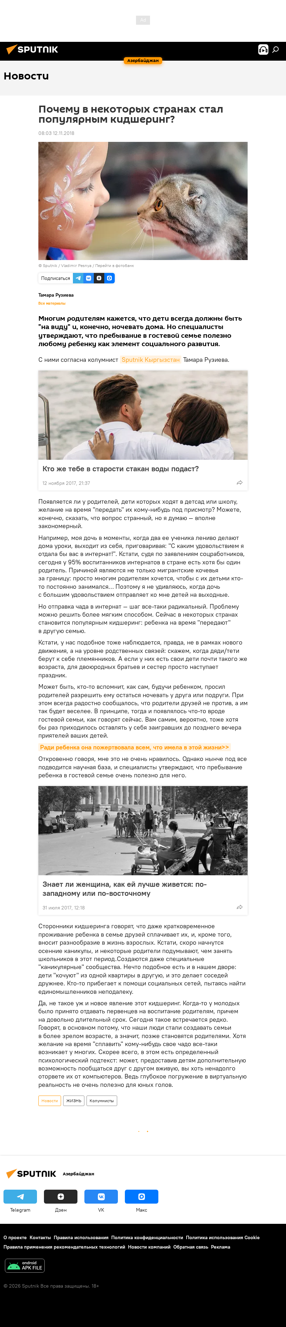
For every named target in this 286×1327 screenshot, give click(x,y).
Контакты (40, 1237)
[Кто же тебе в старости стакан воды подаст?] (143, 415)
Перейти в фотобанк (114, 265)
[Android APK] (24, 1266)
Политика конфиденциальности (147, 1237)
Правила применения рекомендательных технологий (64, 1247)
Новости (50, 1100)
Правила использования (81, 1237)
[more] (240, 482)
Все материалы (52, 303)
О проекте (15, 1237)
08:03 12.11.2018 (56, 133)
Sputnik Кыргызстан (151, 360)
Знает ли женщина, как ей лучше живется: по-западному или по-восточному (125, 888)
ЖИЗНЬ (73, 1100)
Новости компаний (149, 1247)
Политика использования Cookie (223, 1237)
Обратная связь (190, 1247)
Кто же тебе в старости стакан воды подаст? (121, 468)
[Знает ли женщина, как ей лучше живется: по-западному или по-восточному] (143, 830)
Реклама (220, 1247)
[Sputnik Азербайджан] (34, 55)
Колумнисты (102, 1100)
